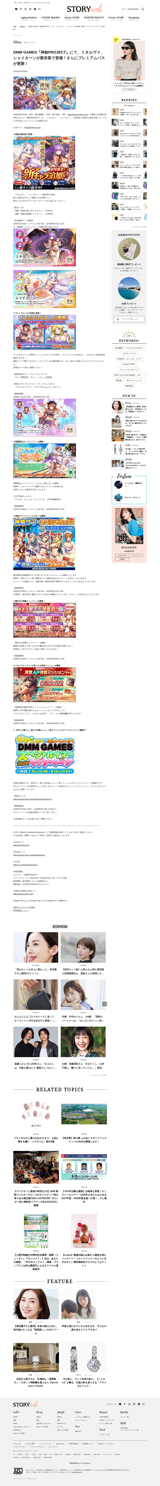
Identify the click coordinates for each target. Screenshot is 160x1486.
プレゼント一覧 (104, 1434)
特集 (14, 1420)
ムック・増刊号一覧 (105, 1423)
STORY (34, 1454)
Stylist (123, 1423)
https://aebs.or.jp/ (77, 1472)
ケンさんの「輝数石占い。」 (84, 1417)
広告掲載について (87, 1444)
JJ (14, 1454)
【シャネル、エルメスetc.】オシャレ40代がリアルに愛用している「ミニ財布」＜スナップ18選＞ (131, 146)
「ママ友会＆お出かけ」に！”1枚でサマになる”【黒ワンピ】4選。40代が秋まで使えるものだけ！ (130, 178)
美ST (45, 1454)
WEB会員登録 (73, 1444)
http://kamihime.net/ (32, 128)
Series (77, 1426)
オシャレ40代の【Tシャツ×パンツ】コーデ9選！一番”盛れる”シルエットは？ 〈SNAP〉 (131, 125)
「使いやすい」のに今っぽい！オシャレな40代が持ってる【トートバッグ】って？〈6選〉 (130, 199)
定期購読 (122, 559)
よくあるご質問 (30, 1444)
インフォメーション (45, 1444)
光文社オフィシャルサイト (106, 1444)
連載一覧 (78, 1431)
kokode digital (48, 1457)
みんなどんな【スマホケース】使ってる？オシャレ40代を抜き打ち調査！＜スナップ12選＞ (35, 1020)
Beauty (39, 1412)
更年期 (119, 380)
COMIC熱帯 (86, 1454)
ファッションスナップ (129, 370)
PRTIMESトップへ (21, 911)
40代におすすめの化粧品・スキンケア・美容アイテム (130, 375)
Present (102, 1430)
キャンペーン (29, 42)
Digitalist (124, 1412)
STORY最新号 (103, 1417)
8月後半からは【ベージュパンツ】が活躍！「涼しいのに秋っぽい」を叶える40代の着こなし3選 (131, 115)
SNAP (15, 1423)
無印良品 (129, 386)
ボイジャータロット (133, 497)
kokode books (37, 1457)
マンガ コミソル (107, 1454)
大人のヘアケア (129, 353)
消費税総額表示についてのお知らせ (80, 1463)
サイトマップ (53, 1447)
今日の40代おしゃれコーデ (21, 1427)
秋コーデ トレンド (134, 380)
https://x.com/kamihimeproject (25, 865)
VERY (27, 1454)
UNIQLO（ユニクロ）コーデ (129, 359)
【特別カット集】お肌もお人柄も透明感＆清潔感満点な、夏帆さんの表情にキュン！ (83, 973)
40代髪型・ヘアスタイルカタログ (129, 348)
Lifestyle (60, 1412)
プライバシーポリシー (37, 1447)
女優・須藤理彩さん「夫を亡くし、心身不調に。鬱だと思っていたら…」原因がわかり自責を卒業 (83, 1068)
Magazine (103, 1412)
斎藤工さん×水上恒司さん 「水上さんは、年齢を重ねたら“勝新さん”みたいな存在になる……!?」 (35, 1068)
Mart (40, 1454)
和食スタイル (58, 1454)
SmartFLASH (76, 1454)
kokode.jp (16, 1457)
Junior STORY (129, 364)
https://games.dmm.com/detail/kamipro (29, 855)
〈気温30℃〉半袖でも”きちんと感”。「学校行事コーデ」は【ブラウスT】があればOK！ (130, 157)
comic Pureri (96, 1454)
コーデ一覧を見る (128, 89)
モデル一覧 (16, 1444)
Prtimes (17, 42)
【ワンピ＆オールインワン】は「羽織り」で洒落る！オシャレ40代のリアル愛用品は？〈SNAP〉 (130, 209)
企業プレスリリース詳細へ (24, 907)
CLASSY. (20, 1454)
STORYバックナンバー (106, 1420)
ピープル (60, 1427)
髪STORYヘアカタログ (43, 1423)
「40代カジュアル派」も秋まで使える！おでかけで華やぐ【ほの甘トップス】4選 (130, 220)
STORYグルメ (61, 1423)
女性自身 (67, 1454)
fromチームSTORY (19, 1433)
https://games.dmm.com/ (78, 115)
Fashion (16, 1412)
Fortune (78, 1412)
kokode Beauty (26, 1457)
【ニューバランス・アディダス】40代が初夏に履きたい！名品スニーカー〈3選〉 (130, 167)
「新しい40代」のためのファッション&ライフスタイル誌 (31, 2)
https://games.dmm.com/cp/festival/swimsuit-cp (32, 799)
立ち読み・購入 (122, 555)
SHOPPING (17, 1430)
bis (51, 1454)
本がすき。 (118, 1454)
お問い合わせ (60, 1444)
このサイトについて (19, 1447)
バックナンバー (136, 555)
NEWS (15, 1417)
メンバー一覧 (124, 1417)
